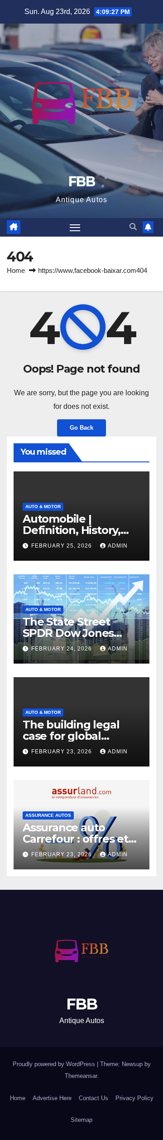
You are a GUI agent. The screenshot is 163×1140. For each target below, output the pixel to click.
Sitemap (81, 1119)
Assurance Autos (48, 815)
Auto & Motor (43, 506)
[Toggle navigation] (75, 227)
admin (118, 546)
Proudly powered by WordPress (55, 1064)
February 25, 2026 (62, 546)
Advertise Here (52, 1098)
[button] (133, 227)
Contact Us (93, 1098)
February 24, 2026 (62, 648)
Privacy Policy (134, 1098)
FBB (81, 181)
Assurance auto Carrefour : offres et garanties (75, 839)
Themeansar (81, 1075)
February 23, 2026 (62, 751)
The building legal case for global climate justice (71, 736)
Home (16, 270)
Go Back (81, 427)
